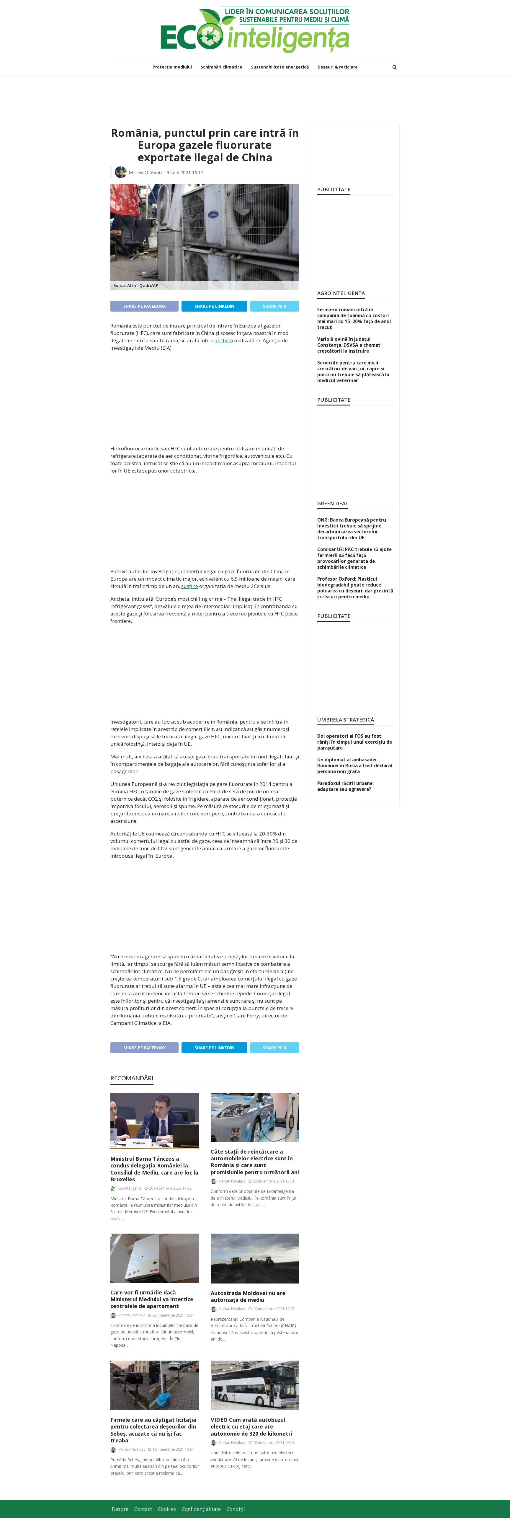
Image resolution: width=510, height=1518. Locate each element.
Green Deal (332, 503)
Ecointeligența (130, 1188)
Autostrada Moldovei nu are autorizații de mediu (248, 1296)
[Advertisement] (255, 94)
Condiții (236, 1509)
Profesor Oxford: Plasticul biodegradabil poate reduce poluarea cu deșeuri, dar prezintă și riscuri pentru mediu (355, 588)
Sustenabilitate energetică (280, 67)
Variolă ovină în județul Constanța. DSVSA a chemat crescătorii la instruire (348, 345)
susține (189, 586)
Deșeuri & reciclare (338, 67)
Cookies (167, 1509)
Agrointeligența (341, 293)
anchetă (224, 340)
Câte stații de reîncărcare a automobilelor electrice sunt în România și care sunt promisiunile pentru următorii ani (255, 1162)
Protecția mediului (172, 67)
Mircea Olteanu (145, 172)
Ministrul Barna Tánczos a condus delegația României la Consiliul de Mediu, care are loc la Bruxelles (154, 1169)
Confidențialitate (201, 1509)
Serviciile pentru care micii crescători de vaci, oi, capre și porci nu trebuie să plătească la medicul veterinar (353, 371)
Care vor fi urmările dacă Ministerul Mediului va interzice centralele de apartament (151, 1299)
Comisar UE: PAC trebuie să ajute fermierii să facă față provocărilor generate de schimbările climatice (354, 558)
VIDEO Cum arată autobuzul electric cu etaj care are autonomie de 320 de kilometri (251, 1426)
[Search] (395, 67)
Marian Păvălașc (232, 1181)
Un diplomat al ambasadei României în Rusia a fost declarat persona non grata (355, 765)
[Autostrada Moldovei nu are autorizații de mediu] (255, 1259)
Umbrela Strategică (345, 719)
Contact (143, 1509)
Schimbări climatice (221, 67)
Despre (120, 1509)
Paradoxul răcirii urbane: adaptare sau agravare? (345, 786)
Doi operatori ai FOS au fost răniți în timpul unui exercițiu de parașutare (354, 742)
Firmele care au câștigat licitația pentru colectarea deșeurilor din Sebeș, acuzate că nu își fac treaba (153, 1430)
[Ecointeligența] (255, 29)
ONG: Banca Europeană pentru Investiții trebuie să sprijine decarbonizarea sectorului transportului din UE (351, 528)
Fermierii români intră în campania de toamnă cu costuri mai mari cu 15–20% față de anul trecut (354, 318)
